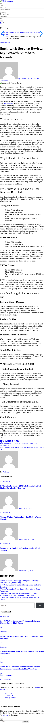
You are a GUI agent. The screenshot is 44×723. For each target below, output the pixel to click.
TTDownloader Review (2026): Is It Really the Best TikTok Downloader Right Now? (20, 487)
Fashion (3, 7)
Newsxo (38, 687)
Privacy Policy (10, 698)
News (2, 5)
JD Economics (5, 679)
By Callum (22, 79)
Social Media (5, 43)
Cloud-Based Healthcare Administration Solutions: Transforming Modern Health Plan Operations (18, 594)
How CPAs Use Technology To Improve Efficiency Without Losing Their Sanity (19, 582)
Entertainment (5, 10)
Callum (6, 472)
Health (2, 19)
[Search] (40, 605)
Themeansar (4, 690)
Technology (4, 14)
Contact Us (9, 696)
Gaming (3, 12)
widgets (6, 715)
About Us (8, 693)
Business (3, 16)
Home (7, 37)
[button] (41, 33)
